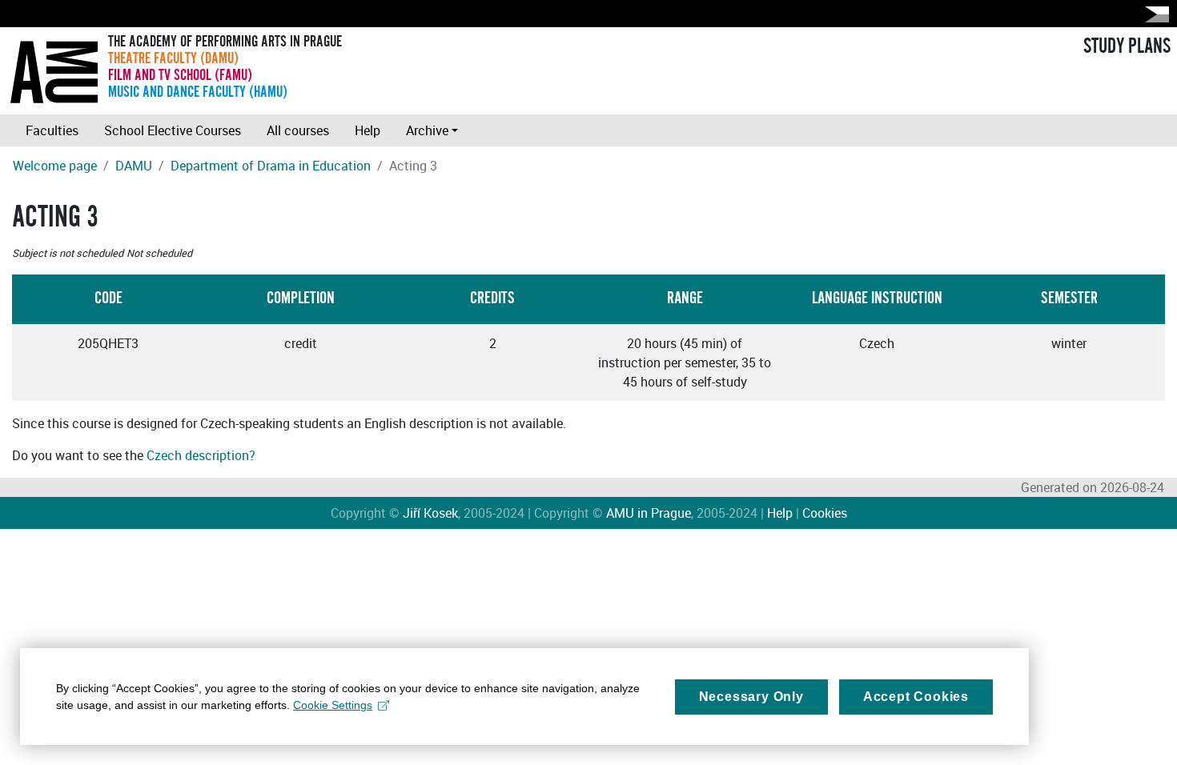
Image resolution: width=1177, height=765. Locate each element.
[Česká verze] (1153, 14)
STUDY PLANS (1127, 46)
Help (367, 130)
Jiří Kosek (430, 513)
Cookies (824, 513)
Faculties (52, 130)
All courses (298, 130)
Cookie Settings (332, 705)
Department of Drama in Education (271, 165)
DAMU (133, 165)
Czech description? (201, 455)
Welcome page (55, 165)
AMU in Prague (648, 513)
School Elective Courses (172, 130)
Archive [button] (427, 130)
